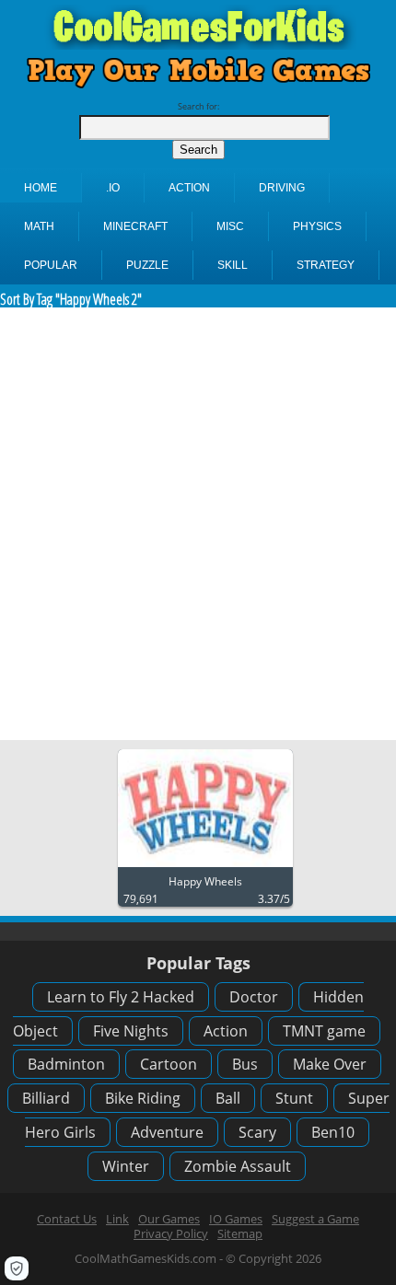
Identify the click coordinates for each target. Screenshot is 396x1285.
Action (226, 1031)
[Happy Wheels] (205, 867)
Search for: (198, 106)
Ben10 (333, 1132)
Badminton (66, 1064)
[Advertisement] (198, 524)
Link (117, 1218)
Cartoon (168, 1064)
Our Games (169, 1218)
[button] (17, 1268)
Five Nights (131, 1031)
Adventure (167, 1132)
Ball (227, 1098)
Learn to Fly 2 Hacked (120, 997)
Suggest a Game (315, 1218)
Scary (257, 1132)
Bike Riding (143, 1098)
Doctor (253, 997)
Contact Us (67, 1218)
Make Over (330, 1064)
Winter (125, 1166)
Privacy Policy (171, 1233)
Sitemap (239, 1233)
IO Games (235, 1218)
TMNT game (324, 1031)
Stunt (294, 1098)
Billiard (46, 1098)
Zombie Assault (237, 1166)
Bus (245, 1064)
